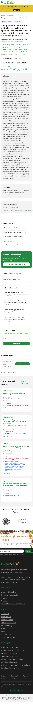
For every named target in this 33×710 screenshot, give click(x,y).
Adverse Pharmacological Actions (15, 665)
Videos (4, 601)
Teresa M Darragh (21, 51)
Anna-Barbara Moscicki (10, 44)
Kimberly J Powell (16, 46)
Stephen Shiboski (23, 44)
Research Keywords (9, 653)
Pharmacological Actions (12, 659)
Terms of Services (8, 622)
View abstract (6, 410)
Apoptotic (7, 407)
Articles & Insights (8, 592)
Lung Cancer (8, 459)
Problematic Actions (9, 662)
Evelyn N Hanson (8, 48)
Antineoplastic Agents (10, 495)
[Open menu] (30, 2)
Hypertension (8, 458)
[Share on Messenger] (14, 69)
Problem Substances (10, 668)
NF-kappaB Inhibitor (18, 467)
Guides (4, 598)
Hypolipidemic (20, 466)
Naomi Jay (25, 46)
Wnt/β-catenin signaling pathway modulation (17, 470)
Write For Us (6, 634)
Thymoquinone (9, 430)
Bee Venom (16, 430)
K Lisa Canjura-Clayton (10, 50)
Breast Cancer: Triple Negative (21, 405)
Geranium (7, 456)
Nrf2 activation (16, 469)
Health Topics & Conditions (12, 650)
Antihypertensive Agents (11, 463)
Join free (16, 10)
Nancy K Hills (7, 46)
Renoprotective (8, 469)
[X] (22, 690)
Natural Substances (9, 647)
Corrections (6, 628)
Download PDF (9, 62)
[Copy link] (22, 69)
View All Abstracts (24, 383)
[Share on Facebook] (7, 69)
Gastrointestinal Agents (19, 464)
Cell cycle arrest (23, 433)
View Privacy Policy (21, 554)
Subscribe (16, 343)
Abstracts (10, 16)
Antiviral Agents (9, 464)
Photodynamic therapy (19, 497)
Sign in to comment (22, 364)
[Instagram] (11, 690)
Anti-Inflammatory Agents (11, 461)
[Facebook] (14, 690)
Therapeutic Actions (9, 656)
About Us (5, 614)
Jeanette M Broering (9, 51)
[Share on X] (11, 69)
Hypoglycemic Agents (10, 466)
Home (3, 16)
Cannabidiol (8, 403)
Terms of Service (14, 677)
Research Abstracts (9, 595)
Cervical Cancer (9, 405)
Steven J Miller (18, 48)
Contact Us (6, 617)
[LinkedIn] (18, 690)
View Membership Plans (16, 264)
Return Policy (6, 625)
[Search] (25, 2)
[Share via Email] (26, 69)
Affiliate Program (8, 637)
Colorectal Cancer (16, 459)
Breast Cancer (15, 458)
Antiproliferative (14, 433)
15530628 (14, 207)
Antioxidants (21, 463)
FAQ (3, 631)
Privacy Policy (7, 619)
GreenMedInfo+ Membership (13, 604)
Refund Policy (25, 677)
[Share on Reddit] (18, 69)
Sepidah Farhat (22, 50)
